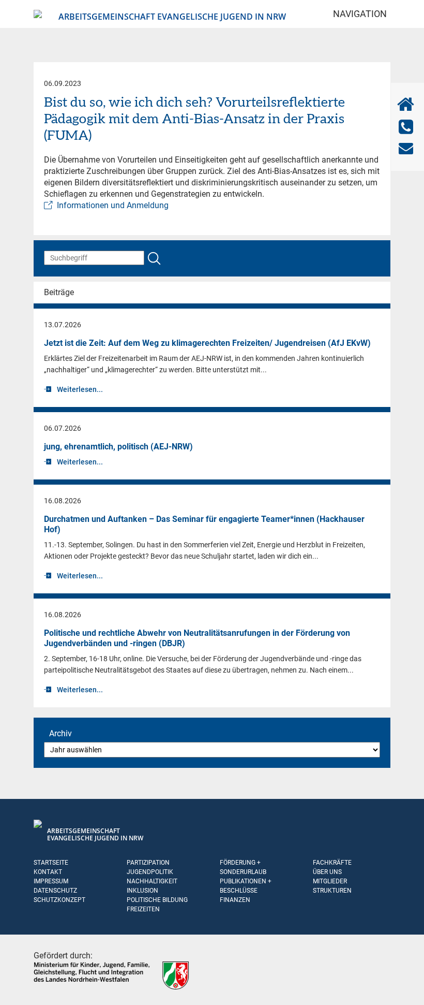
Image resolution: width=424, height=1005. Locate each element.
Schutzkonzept (59, 900)
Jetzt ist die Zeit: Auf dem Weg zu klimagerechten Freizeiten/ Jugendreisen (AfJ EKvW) (207, 343)
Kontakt (48, 872)
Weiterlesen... (80, 389)
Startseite (51, 862)
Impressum (51, 881)
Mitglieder (330, 881)
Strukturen (332, 890)
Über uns (327, 872)
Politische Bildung (157, 900)
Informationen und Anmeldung (113, 205)
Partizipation (148, 862)
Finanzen (235, 900)
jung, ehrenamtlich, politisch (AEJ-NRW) (118, 446)
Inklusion (142, 890)
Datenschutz (55, 890)
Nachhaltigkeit (152, 881)
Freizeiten (143, 909)
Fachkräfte (332, 862)
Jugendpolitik (150, 872)
